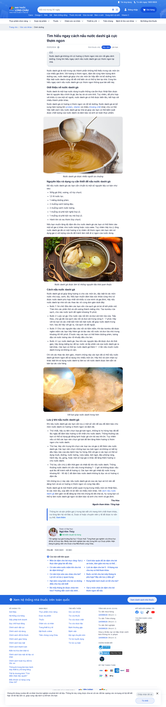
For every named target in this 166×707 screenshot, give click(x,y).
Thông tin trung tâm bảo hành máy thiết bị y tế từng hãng (21, 668)
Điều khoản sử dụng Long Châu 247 (19, 681)
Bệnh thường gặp (76, 627)
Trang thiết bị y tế (46, 627)
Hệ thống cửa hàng (17, 616)
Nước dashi (59, 550)
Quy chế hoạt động (17, 623)
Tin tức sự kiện (75, 643)
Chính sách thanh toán (18, 647)
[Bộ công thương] (104, 647)
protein (68, 107)
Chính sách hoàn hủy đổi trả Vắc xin (20, 662)
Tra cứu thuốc (74, 616)
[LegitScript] (110, 658)
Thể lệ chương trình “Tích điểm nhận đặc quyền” (19, 674)
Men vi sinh (99, 15)
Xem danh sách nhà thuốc (142, 600)
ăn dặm (69, 550)
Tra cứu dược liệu (76, 623)
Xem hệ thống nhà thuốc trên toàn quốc (41, 599)
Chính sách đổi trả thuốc (19, 635)
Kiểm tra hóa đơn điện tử (19, 651)
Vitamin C (125, 15)
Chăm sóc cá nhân (46, 623)
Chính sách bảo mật (17, 643)
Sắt (50, 15)
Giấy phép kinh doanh (18, 620)
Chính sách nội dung (17, 631)
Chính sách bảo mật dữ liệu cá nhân (21, 655)
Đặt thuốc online (45, 631)
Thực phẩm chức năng (48, 612)
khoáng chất (95, 107)
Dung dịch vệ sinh (112, 15)
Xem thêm (61, 517)
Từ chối (145, 701)
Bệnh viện (73, 631)
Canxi (30, 15)
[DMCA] (110, 653)
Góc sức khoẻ (74, 612)
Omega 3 (38, 15)
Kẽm (46, 15)
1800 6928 (152, 2)
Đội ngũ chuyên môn (77, 635)
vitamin (77, 107)
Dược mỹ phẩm (45, 616)
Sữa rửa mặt (88, 15)
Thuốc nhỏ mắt (75, 15)
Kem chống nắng (60, 15)
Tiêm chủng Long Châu (48, 635)
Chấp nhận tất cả (145, 694)
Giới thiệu (12, 612)
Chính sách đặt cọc (17, 627)
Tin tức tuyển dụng (76, 639)
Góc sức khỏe (26, 27)
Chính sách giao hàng (18, 639)
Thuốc (41, 620)
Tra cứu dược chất (76, 620)
